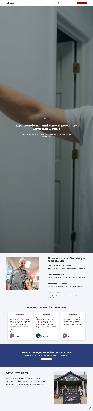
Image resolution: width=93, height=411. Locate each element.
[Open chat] (90, 408)
